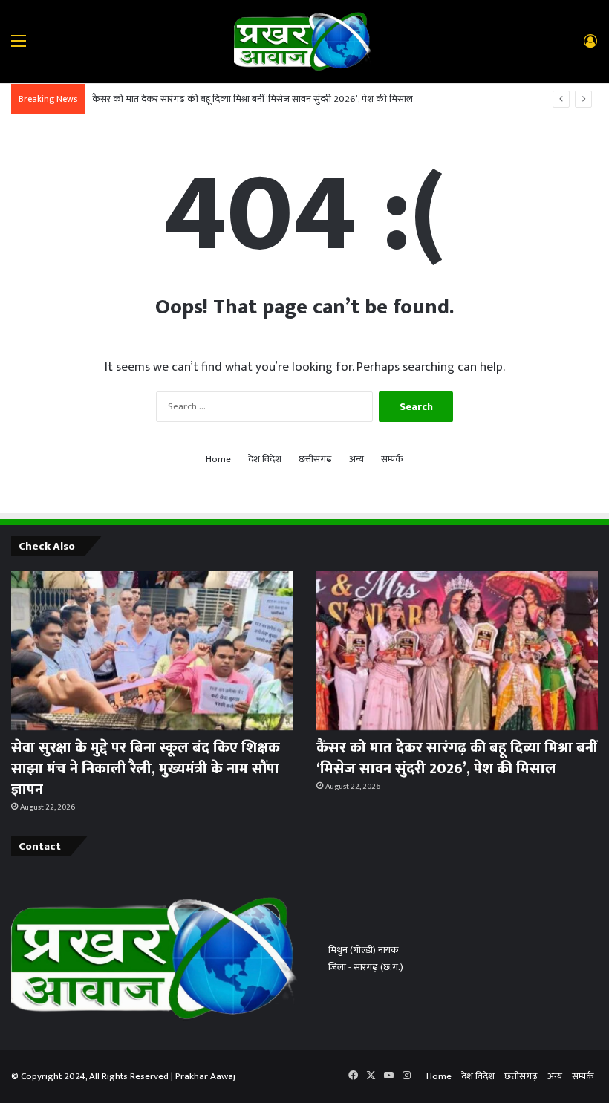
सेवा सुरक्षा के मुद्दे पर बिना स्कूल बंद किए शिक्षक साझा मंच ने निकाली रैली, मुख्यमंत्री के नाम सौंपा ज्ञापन (145, 768)
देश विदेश (264, 459)
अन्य (356, 459)
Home (218, 459)
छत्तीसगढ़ (315, 459)
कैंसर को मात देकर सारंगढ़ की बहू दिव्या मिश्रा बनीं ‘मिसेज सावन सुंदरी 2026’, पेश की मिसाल (252, 99)
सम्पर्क (392, 459)
